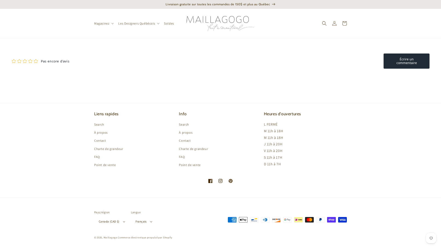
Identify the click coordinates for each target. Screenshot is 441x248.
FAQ (97, 157)
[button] (103, 23)
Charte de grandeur (108, 149)
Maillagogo (110, 237)
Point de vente (105, 165)
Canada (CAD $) (109, 221)
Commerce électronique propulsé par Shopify (145, 237)
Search (99, 124)
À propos (101, 132)
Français (141, 221)
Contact (100, 140)
